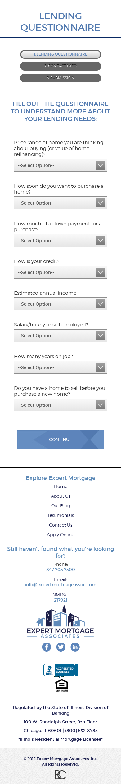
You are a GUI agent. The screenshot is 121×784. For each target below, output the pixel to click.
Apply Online (60, 534)
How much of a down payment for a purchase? (58, 227)
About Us (60, 496)
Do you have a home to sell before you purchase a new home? (59, 391)
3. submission (60, 78)
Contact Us (60, 525)
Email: (60, 579)
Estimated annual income (45, 293)
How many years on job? (43, 356)
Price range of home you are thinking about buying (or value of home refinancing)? (58, 148)
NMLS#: (60, 594)
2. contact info (60, 66)
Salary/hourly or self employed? (51, 325)
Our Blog (60, 505)
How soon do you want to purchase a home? (59, 189)
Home (60, 486)
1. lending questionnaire (60, 54)
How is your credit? (36, 261)
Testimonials (60, 515)
